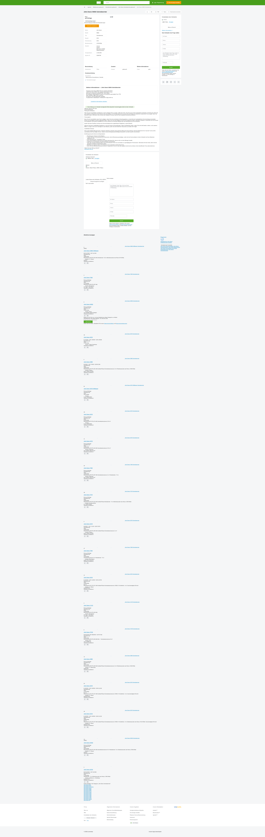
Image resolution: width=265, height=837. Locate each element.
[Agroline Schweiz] (89, 2)
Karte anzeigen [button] (110, 178)
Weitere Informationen (167, 30)
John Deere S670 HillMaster (91, 388)
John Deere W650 (88, 304)
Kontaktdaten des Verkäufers (90, 815)
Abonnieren (88, 321)
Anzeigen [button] (97, 158)
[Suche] (105, 2)
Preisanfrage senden (91, 21)
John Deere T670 (88, 494)
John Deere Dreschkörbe (166, 248)
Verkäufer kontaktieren (92, 25)
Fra (88, 820)
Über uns (86, 810)
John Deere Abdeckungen (174, 247)
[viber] (86, 160)
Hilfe (85, 812)
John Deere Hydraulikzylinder (167, 250)
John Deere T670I (88, 632)
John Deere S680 (88, 362)
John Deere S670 (88, 337)
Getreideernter (100, 35)
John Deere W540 (88, 742)
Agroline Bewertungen (111, 817)
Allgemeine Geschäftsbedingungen (114, 810)
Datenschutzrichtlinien (114, 224)
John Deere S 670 (88, 605)
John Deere (99, 30)
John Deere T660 (88, 277)
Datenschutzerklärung (111, 812)
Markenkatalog (110, 819)
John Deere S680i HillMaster (91, 250)
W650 (98, 32)
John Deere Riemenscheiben (167, 246)
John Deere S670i (88, 769)
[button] (147, 12)
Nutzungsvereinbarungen (126, 224)
